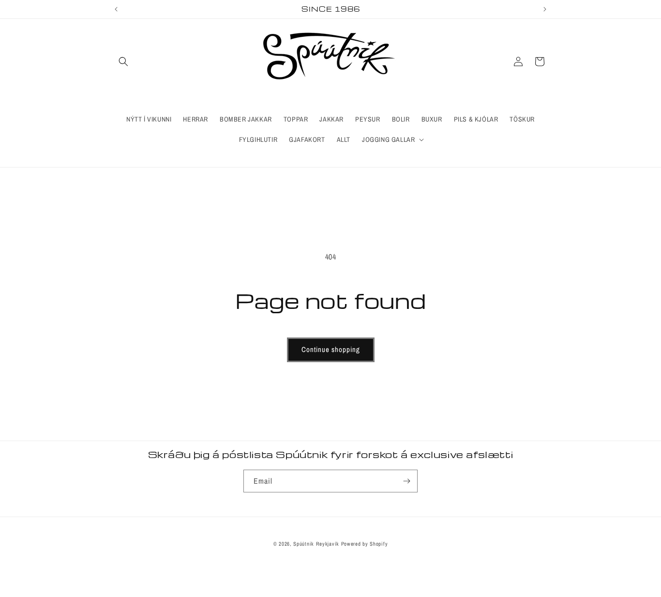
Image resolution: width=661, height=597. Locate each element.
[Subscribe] (406, 481)
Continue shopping (330, 349)
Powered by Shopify (364, 543)
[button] (123, 61)
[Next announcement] (545, 9)
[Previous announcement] (116, 9)
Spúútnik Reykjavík (317, 543)
